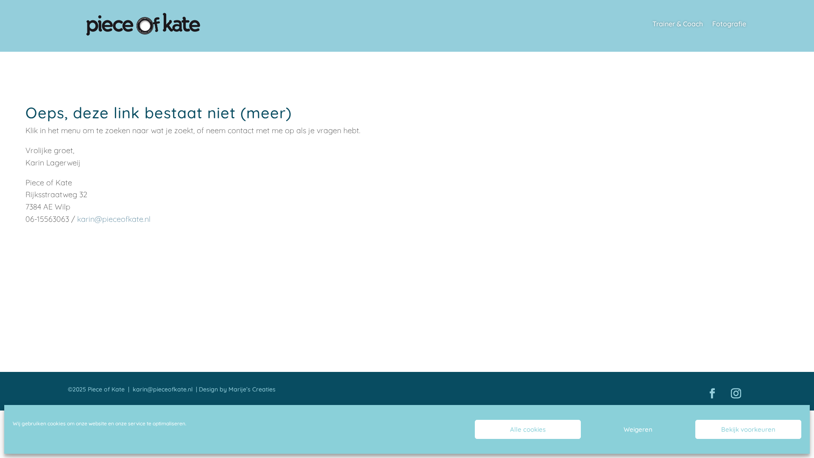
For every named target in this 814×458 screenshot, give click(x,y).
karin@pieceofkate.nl (114, 219)
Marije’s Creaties (252, 389)
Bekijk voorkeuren (748, 429)
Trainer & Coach (677, 24)
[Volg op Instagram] (736, 393)
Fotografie (729, 24)
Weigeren (638, 429)
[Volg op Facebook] (712, 393)
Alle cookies (528, 429)
